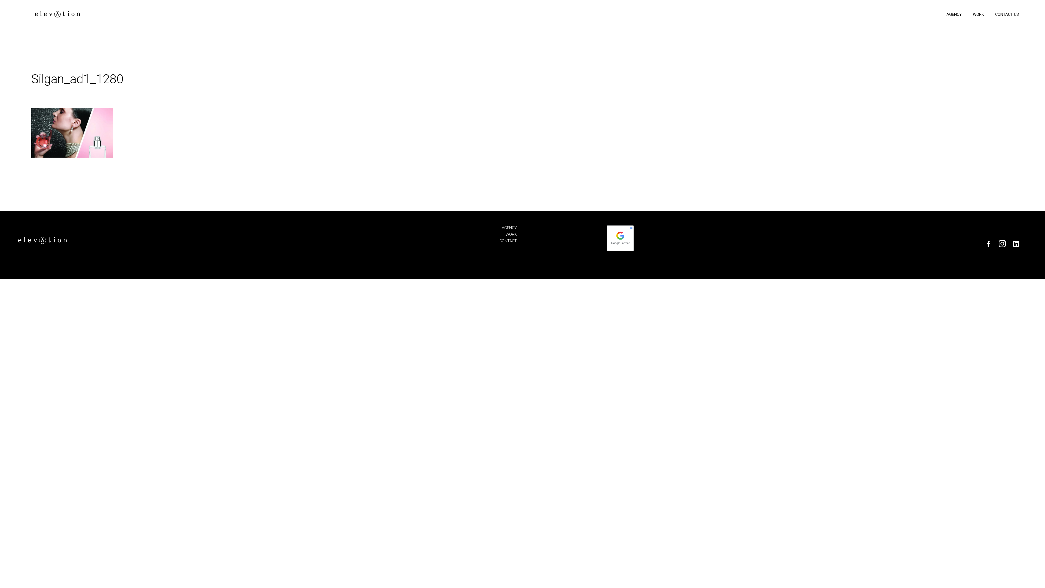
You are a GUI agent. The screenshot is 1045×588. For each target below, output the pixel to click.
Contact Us (1007, 14)
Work (978, 14)
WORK (511, 234)
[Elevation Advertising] (57, 16)
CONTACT (508, 241)
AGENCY (509, 228)
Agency (954, 14)
